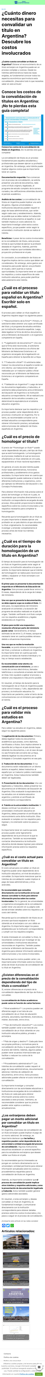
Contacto (7, 1354)
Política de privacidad (12, 1361)
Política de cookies (11, 1357)
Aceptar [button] (38, 1374)
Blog (4, 9)
